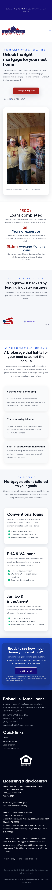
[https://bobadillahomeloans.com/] (13, 31)
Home (5, 737)
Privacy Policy (9, 859)
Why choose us (10, 741)
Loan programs (9, 745)
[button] (50, 31)
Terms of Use (22, 859)
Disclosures (34, 859)
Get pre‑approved (11, 748)
